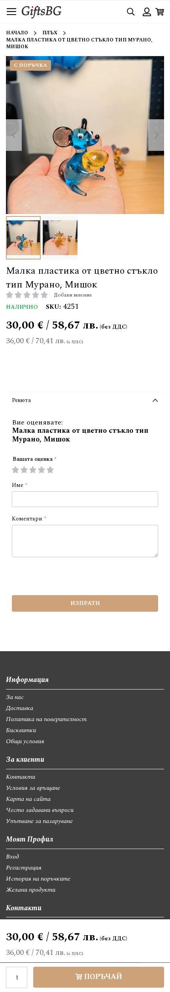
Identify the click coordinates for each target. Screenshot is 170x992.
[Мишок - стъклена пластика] (23, 237)
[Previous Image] (14, 135)
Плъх (49, 33)
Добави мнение (73, 295)
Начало (17, 33)
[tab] (85, 402)
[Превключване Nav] (11, 12)
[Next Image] (156, 135)
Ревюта (21, 400)
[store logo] (41, 11)
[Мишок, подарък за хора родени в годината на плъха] (60, 237)
